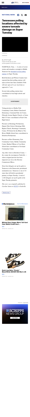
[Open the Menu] (2, 2)
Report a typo (6, 192)
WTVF (16, 186)
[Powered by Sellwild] (25, 302)
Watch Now (25, 2)
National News (8, 15)
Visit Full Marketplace (22, 203)
